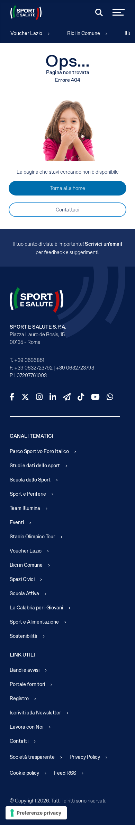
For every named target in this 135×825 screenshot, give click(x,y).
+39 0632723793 (75, 368)
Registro (19, 698)
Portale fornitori (27, 684)
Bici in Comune (83, 33)
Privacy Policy (85, 757)
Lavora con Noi (26, 727)
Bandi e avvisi (24, 670)
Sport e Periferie (28, 494)
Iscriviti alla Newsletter (35, 713)
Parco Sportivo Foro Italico (39, 451)
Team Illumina (25, 508)
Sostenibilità (23, 636)
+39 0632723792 (33, 368)
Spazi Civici (22, 579)
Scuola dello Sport (30, 480)
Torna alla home (67, 188)
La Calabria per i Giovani (36, 608)
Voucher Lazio (26, 33)
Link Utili (22, 655)
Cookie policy (24, 773)
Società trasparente (32, 757)
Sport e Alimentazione (34, 622)
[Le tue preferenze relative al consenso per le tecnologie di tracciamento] (36, 812)
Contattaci (67, 210)
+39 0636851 (29, 360)
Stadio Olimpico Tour (32, 536)
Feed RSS (65, 773)
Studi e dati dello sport (35, 465)
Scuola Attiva (24, 593)
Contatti (19, 741)
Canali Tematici (31, 436)
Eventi (17, 522)
